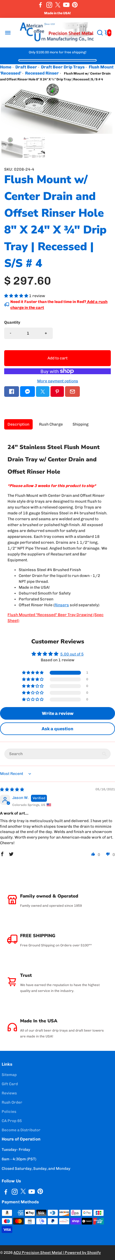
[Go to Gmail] (72, 391)
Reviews (9, 1093)
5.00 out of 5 (72, 654)
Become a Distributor (21, 1130)
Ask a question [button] (57, 728)
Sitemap (9, 1074)
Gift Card (10, 1084)
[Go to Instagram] (49, 5)
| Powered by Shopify (82, 1252)
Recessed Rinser (42, 73)
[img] (12, 789)
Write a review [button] (57, 713)
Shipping (80, 424)
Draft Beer (26, 67)
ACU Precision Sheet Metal (38, 1252)
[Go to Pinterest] (75, 5)
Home (5, 67)
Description (18, 424)
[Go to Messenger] (27, 391)
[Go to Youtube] (66, 5)
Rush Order (12, 1102)
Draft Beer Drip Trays (63, 67)
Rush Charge (51, 424)
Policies (9, 1111)
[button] (16, 295)
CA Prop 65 (12, 1120)
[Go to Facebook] (40, 5)
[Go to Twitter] (58, 5)
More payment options (57, 381)
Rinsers (61, 605)
